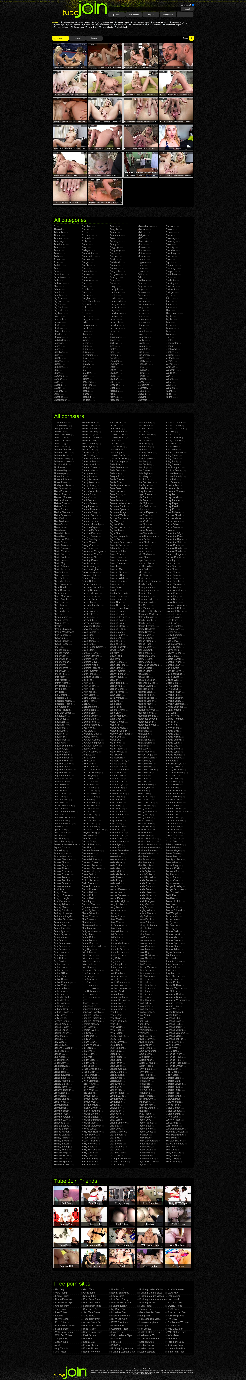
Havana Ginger (90, 1107)
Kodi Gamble (116, 973)
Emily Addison (89, 931)
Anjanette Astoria (63, 805)
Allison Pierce (61, 620)
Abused (58, 229)
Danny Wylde (89, 802)
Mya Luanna (144, 862)
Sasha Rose (172, 599)
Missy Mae (143, 808)
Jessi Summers (118, 605)
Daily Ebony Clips (92, 1332)
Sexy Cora (171, 638)
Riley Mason (172, 458)
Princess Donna (146, 1107)
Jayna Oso (115, 539)
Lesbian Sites (146, 1342)
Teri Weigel (172, 913)
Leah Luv (114, 1116)
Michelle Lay (144, 760)
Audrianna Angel (62, 916)
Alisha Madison (62, 596)
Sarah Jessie (173, 578)
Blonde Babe (68, 22)
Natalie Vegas (145, 898)
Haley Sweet (88, 1086)
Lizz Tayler (143, 485)
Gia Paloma (88, 1036)
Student (170, 280)
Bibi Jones (59, 1036)
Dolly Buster (88, 883)
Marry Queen (145, 662)
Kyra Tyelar (116, 1033)
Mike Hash (143, 778)
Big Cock (58, 307)
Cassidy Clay (89, 560)
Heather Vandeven (91, 1125)
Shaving (142, 397)
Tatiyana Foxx (173, 871)
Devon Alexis (89, 853)
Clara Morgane (89, 706)
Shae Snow (172, 641)
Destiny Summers (91, 850)
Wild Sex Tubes (63, 1335)
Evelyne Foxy (89, 988)
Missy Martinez (146, 811)
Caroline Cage (89, 527)
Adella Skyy (60, 443)
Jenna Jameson (118, 560)
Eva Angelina (89, 973)
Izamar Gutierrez (119, 458)
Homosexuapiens (148, 1322)
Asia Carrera (60, 901)
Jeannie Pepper (118, 545)
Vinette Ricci (172, 1104)
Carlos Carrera (90, 503)
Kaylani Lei (115, 847)
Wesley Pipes (173, 1119)
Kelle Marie (116, 862)
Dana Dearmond (90, 772)
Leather (114, 373)
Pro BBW (172, 1319)
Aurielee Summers (63, 919)
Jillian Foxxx (116, 656)
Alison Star (59, 602)
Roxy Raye (172, 503)
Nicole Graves (145, 946)
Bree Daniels (60, 1092)
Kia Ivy (113, 913)
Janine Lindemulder (120, 503)
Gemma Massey (90, 1024)
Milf (140, 238)
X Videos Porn (175, 1345)
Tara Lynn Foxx (174, 859)
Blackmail (59, 328)
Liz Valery (143, 476)
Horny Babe (93, 27)
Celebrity (58, 391)
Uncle (169, 340)
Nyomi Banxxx (145, 1030)
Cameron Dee (89, 461)
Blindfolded (59, 331)
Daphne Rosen (89, 805)
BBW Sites (173, 1309)
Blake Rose (60, 1045)
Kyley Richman (118, 1021)
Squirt (169, 262)
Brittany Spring (61, 1161)
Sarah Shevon (173, 584)
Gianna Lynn (88, 1042)
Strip (168, 277)
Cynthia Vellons (90, 751)
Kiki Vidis (115, 937)
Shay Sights (172, 656)
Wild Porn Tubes (64, 1332)
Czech (85, 289)
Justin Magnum (118, 715)
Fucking (114, 241)
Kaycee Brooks (118, 832)
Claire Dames (89, 697)
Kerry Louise (116, 904)
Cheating (58, 397)
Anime (57, 250)
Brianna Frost (61, 1113)
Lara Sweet (116, 1077)
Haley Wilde (88, 1089)
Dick (84, 307)
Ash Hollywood (61, 856)
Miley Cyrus (144, 787)
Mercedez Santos (147, 724)
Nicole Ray (143, 952)
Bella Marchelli (61, 997)
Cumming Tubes (120, 1328)
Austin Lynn (60, 931)
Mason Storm (145, 671)
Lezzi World (173, 1299)
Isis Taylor (115, 443)
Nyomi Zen (143, 1033)
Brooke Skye (88, 434)
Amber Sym (60, 671)
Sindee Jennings (174, 706)
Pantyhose (143, 304)
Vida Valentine (173, 1101)
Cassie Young (89, 566)
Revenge (142, 370)
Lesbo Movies (146, 1348)
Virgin (169, 361)
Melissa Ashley (146, 694)
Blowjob (58, 337)
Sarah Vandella (174, 590)
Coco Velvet (88, 727)
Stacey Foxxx (173, 766)
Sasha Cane (172, 593)
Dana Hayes (88, 775)
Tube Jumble (62, 1309)
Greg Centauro (89, 1075)
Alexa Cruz (59, 524)
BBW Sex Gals (119, 1319)
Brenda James (61, 1098)
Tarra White (172, 862)
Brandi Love (60, 1077)
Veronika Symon (174, 1066)
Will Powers (172, 1125)
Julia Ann (114, 700)
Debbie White (89, 823)
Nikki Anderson (146, 976)
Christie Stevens (90, 656)
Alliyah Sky (60, 623)
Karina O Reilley (118, 760)
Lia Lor (141, 431)
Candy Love (88, 476)
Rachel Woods (145, 1131)
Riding (141, 373)
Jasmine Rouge (118, 512)
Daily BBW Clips (64, 1302)
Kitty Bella (115, 958)
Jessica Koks (117, 620)
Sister (169, 229)
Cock (84, 244)
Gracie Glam (88, 1072)
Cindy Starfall (89, 694)
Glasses (114, 268)
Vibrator (170, 355)
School (141, 382)
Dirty (84, 313)
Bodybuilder (60, 340)
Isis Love (114, 440)
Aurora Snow (60, 925)
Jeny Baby (115, 587)
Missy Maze (144, 814)
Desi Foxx (87, 847)
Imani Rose (116, 428)
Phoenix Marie (145, 1095)
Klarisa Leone (117, 967)
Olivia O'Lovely (146, 1039)
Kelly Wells (116, 883)
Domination (88, 325)
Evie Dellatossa (90, 991)
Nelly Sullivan (145, 916)
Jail (111, 334)
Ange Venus (60, 718)
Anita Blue (59, 790)
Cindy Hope (88, 689)
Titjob (169, 319)
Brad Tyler (59, 1069)
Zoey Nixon (172, 1155)
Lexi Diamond (117, 1146)
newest (77, 38)
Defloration (87, 304)
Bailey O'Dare (61, 973)
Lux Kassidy (144, 566)
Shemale (142, 400)
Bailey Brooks (61, 967)
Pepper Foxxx (145, 1075)
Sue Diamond (173, 805)
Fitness (86, 394)
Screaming (143, 385)
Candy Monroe (89, 482)
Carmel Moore (89, 509)
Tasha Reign (172, 865)
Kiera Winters (117, 931)
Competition (88, 253)
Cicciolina (87, 680)
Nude (140, 265)
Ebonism (88, 1338)
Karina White (116, 766)
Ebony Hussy (62, 1296)
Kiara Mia (115, 922)
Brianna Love (61, 1119)
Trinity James (173, 979)
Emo (84, 337)
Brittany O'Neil (61, 1158)
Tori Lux (170, 970)
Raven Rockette (146, 1158)
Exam (85, 346)
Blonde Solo (89, 25)
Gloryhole (115, 271)
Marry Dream (145, 659)
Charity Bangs (89, 590)
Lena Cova (115, 1128)
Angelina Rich (61, 766)
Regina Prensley (174, 437)
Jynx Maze (115, 718)
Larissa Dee (116, 1080)
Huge (112, 310)
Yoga (168, 394)
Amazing (58, 241)
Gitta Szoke (88, 1066)
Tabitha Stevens (174, 844)
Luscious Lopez (146, 563)
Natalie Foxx (144, 889)
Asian (57, 259)
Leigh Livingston (118, 1122)
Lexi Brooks (116, 1143)
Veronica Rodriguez (176, 1063)
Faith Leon (87, 994)
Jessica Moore (117, 626)
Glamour (114, 265)
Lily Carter (143, 443)
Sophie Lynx (172, 751)
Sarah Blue (172, 572)
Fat (83, 367)
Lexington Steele (118, 1158)
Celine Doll (87, 581)
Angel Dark (59, 721)
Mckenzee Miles (146, 683)
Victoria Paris (173, 1086)
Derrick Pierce (89, 844)
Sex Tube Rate (91, 1309)
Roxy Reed (172, 506)
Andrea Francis (62, 709)
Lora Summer (145, 524)
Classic (86, 229)
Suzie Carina (173, 835)
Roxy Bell (171, 494)
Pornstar (142, 331)
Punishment (144, 355)
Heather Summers (91, 1119)
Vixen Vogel (172, 1116)
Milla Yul (142, 790)
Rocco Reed (172, 473)
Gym (112, 283)
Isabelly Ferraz (118, 437)
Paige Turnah (145, 1048)
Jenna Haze (116, 557)
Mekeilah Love (145, 689)
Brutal (57, 364)
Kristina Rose (117, 985)
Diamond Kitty (89, 871)
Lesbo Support (147, 1351)
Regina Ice (171, 434)
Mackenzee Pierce (148, 581)
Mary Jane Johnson (148, 665)
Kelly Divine (116, 865)
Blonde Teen (78, 27)
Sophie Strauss (174, 757)
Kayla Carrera (117, 838)
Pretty (141, 340)
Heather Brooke (90, 1113)
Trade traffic (147, 1369)
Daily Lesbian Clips (121, 1335)
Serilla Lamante (174, 635)
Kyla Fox (114, 1012)
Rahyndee (143, 1134)
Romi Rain (171, 479)
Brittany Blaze (61, 1155)
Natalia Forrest (146, 880)
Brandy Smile (61, 1083)
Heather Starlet (90, 1116)
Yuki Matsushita (174, 1134)
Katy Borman (117, 826)
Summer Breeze (174, 808)
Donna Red (88, 898)
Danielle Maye (89, 796)
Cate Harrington (90, 569)
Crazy (85, 268)
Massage (114, 400)
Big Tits (58, 313)
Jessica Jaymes (118, 617)
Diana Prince (88, 877)
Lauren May (116, 1089)
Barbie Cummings (63, 982)
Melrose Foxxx (146, 712)
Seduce (142, 391)
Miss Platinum (145, 805)
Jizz (112, 346)
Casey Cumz (89, 545)
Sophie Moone (173, 754)
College (86, 250)
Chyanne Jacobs (91, 677)
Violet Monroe (173, 1107)
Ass (56, 262)
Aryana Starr (60, 847)
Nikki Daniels (145, 985)
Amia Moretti (60, 680)
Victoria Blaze (173, 1077)
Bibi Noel (58, 1039)
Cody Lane (87, 730)
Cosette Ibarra (89, 736)
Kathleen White (118, 793)
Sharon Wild (172, 650)
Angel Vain (59, 742)
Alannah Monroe (62, 497)
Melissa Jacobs (146, 697)
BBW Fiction (61, 1319)
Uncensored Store (64, 1325)
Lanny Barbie (117, 1072)
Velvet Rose (172, 1051)
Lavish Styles (117, 1095)
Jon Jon (114, 680)
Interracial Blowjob (173, 25)
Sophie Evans (173, 748)
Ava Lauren (60, 952)
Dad (84, 292)
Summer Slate (173, 817)
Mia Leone (143, 733)
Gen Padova (88, 1027)
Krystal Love (116, 1003)
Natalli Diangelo (146, 901)
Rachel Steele (145, 1128)
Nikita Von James (147, 973)
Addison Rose (61, 440)
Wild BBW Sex (175, 1328)
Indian (113, 319)
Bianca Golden (61, 1027)
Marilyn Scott (145, 650)
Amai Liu (58, 647)
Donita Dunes (89, 889)
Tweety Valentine (175, 988)
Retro (141, 367)
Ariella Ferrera (61, 841)
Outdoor (142, 295)
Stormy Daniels (174, 802)
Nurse (141, 268)
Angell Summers (62, 775)
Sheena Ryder (173, 662)
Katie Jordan (116, 802)
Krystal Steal (116, 1006)
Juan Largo (116, 694)
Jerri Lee (114, 590)
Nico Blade (143, 937)
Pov (140, 334)
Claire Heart (88, 700)
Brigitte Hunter (61, 1131)
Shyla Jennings (174, 674)
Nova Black (144, 1027)
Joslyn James (117, 691)
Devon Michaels (90, 859)
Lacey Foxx (116, 1039)
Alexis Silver (60, 566)
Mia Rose (143, 745)
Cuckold (86, 274)
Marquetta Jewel (146, 656)
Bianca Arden (61, 1024)
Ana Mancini (60, 694)
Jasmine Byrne (118, 509)
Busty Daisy (88, 449)
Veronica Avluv (174, 1054)
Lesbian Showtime (149, 1338)
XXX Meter (173, 1335)
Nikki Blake (144, 982)
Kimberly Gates (118, 949)
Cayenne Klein (89, 575)
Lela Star (114, 1125)
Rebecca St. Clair (175, 428)
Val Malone (172, 991)
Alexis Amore (61, 545)
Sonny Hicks (172, 727)
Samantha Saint (174, 542)
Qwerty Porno (174, 1305)
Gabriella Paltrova (91, 1018)
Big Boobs (59, 301)
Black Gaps (89, 1328)
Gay (112, 253)
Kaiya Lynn (115, 736)
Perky (141, 313)
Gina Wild (87, 1057)
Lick (112, 382)
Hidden (113, 298)
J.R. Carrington (118, 461)
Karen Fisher (116, 748)
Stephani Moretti (174, 790)
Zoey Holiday (173, 1152)
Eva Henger (88, 976)
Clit (83, 232)
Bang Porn (144, 1315)
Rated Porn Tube (92, 1305)
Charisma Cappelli (91, 587)
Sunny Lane (172, 823)
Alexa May (59, 530)
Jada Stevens (117, 467)
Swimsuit (171, 289)
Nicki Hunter (144, 928)
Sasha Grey (172, 596)
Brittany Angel (61, 1152)
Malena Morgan (146, 617)
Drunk (85, 331)
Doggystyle (88, 319)
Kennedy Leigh (117, 901)
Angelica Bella (61, 754)
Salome (170, 530)
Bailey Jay (59, 970)
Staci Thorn (172, 775)
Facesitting (87, 355)
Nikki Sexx (143, 997)
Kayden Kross (117, 835)
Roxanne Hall (173, 488)
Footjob (114, 229)
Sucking (170, 283)
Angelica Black (61, 757)
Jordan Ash (116, 686)
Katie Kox (115, 805)
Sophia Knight (173, 736)
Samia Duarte (173, 545)
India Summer (117, 431)
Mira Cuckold (145, 796)
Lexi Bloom (116, 1140)
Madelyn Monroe (146, 590)
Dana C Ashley (90, 769)
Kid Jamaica (116, 925)
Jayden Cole (116, 524)
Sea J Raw (171, 623)
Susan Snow (172, 829)
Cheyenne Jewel (90, 629)
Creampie (87, 271)
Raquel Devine (145, 1149)
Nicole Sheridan (146, 955)
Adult (58, 1345)
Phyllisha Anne (145, 1098)
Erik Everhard (89, 961)
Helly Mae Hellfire (91, 1131)
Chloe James (89, 641)
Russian (142, 379)
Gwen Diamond (90, 1080)
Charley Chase (90, 599)
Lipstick (114, 388)
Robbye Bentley (174, 470)
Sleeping (170, 238)
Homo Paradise (63, 1299)
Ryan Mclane (173, 512)
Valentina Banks (174, 994)
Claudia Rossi (89, 721)
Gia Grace (87, 1033)
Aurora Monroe (61, 922)
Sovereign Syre (174, 763)
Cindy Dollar (88, 686)
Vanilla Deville (173, 1042)
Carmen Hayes (90, 518)
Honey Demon (89, 1158)
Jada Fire (115, 464)
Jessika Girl (116, 641)
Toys (168, 325)
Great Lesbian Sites (149, 1312)
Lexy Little (115, 1164)
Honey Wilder (89, 1161)
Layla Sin (115, 1104)
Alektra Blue (60, 503)
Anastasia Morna (63, 700)
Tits (168, 322)
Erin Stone (87, 967)
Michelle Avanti (146, 757)
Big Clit (57, 304)
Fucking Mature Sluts (150, 1292)
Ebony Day (89, 1342)
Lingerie (114, 385)
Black (57, 325)
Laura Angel (116, 1083)
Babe (56, 271)
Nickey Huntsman (147, 925)
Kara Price (115, 745)
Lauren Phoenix (118, 1092)
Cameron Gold (89, 464)
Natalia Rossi (145, 883)
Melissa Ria (144, 706)
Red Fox (170, 431)
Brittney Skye (89, 422)
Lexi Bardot (116, 1134)
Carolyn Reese (90, 536)
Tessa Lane (172, 919)
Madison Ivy (144, 596)
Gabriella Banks (90, 1015)
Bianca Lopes (61, 1030)
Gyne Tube (89, 1292)
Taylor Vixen (172, 880)
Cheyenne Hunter (91, 626)
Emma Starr (88, 943)
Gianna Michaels (91, 1045)
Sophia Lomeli (173, 739)
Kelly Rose (115, 877)
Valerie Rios (172, 1006)
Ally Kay (58, 626)
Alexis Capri (60, 551)
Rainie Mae (144, 1137)
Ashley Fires (60, 868)
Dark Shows (89, 1335)
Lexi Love (115, 1149)
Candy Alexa (88, 473)
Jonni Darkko (117, 683)
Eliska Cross (88, 916)
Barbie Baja (60, 979)
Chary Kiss (88, 608)
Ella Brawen (88, 919)
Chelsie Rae (88, 617)
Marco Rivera (145, 632)
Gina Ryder (88, 1054)
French (113, 238)
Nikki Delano (144, 988)
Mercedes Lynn (146, 721)
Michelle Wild (145, 772)
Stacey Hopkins (174, 769)
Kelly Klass (116, 868)
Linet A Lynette (145, 458)
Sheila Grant (172, 668)
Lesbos (59, 1315)
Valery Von (171, 1009)
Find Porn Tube (176, 1351)
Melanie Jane (145, 691)
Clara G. (86, 703)
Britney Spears (61, 1143)
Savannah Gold (174, 608)
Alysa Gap (59, 638)
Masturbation (145, 226)
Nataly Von (143, 907)
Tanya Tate (171, 856)
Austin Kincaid (61, 928)
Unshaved (171, 349)
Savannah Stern (174, 611)
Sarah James (173, 575)
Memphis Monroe (147, 715)
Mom (140, 244)
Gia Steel (87, 1039)
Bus (56, 370)
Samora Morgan (174, 554)
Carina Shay (88, 494)
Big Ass (58, 298)
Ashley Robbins (62, 880)
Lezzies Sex (174, 1296)
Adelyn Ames (61, 446)
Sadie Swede (173, 527)
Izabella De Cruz (119, 455)
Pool (140, 328)
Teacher (170, 301)
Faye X (85, 1000)
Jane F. (113, 497)
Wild (168, 385)
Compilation (88, 256)
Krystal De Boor (118, 1000)
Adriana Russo (61, 455)
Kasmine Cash (117, 781)
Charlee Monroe (90, 593)
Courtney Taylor (90, 745)
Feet (84, 370)
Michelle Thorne (146, 769)
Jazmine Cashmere (120, 542)
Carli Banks (88, 500)
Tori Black (171, 967)
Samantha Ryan (174, 539)
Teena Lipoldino (174, 901)
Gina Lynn (87, 1051)
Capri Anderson (90, 488)
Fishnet (86, 388)
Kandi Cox (115, 739)
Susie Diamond (174, 832)
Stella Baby (172, 787)
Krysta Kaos (116, 994)
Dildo (84, 310)
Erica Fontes (88, 955)
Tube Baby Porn (91, 1319)
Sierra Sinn (172, 683)
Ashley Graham (62, 874)
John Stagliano (117, 665)
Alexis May (59, 563)
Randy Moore (145, 1146)
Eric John (87, 952)
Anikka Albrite (61, 778)
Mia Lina (142, 736)
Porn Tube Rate (91, 1299)
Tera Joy (170, 904)
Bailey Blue (60, 964)
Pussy (141, 358)
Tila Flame (171, 955)
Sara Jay (170, 560)
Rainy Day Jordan (147, 1140)
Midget (141, 235)
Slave (169, 235)
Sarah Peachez (174, 581)
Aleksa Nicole (61, 500)
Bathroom (59, 283)
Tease (169, 304)
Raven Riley (144, 1155)
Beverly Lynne (61, 1021)
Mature (141, 229)
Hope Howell (116, 422)
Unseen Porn (62, 1305)
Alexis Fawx (60, 554)
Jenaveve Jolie (118, 551)
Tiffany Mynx (173, 937)
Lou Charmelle (145, 533)
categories (168, 15)
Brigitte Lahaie (61, 1134)
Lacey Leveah (117, 1042)
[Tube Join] (80, 18)
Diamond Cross (90, 862)
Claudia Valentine (91, 724)
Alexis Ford (60, 557)
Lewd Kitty (173, 1292)
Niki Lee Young (146, 967)
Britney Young (61, 1149)
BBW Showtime (119, 1322)
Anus (56, 253)
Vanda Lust (172, 1015)
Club (84, 241)
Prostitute (143, 349)
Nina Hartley (144, 1003)
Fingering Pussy (62, 27)
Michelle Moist (145, 763)
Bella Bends (60, 994)
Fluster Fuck (118, 1332)
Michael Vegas (145, 754)
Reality (141, 361)
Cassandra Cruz (90, 554)
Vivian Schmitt (173, 1113)
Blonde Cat (59, 1054)
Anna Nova (59, 814)
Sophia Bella (172, 730)
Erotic (85, 340)
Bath (56, 280)
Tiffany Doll (172, 931)
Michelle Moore (146, 766)
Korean (113, 358)
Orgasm (142, 286)
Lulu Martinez (145, 554)
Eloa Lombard (89, 928)
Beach (57, 292)
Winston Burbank (175, 1128)
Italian (113, 331)
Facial (85, 358)
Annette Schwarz (63, 823)
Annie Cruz (59, 826)
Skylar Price (172, 715)
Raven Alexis (145, 1152)
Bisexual (58, 319)
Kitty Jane (115, 961)
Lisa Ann (142, 461)
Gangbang (115, 250)
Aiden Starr (60, 476)
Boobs (57, 346)
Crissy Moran (89, 748)
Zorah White (172, 1161)
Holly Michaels (89, 1149)
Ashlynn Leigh (61, 898)
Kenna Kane (116, 898)
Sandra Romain (174, 557)
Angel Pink (59, 736)
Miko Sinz (143, 781)
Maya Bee (143, 674)
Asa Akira (59, 850)
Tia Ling (170, 928)
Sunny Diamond (174, 820)
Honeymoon (116, 304)
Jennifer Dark (117, 572)
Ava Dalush (60, 946)
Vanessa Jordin (174, 1027)
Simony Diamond (175, 703)
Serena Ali (171, 632)
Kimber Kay (116, 946)
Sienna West (172, 680)
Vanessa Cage (173, 1021)
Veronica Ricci (173, 1060)
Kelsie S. (114, 886)
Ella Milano (87, 922)
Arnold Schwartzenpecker (67, 844)
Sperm (169, 256)
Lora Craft (143, 521)
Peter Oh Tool (145, 1089)
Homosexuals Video (150, 1319)
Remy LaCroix (173, 440)
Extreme (86, 352)
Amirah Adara (61, 683)
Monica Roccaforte (148, 838)
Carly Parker (88, 506)
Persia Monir (144, 1080)
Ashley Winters (62, 886)
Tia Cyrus (171, 922)
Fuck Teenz (145, 1305)
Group (113, 280)
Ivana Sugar (116, 452)
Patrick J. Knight (146, 1063)
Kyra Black (115, 1030)
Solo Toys (60, 25)
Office (141, 274)
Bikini (57, 316)
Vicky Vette (172, 1075)
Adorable (58, 232)
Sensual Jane (173, 629)
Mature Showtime (120, 1315)
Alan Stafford (60, 488)
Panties (142, 301)
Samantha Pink (174, 536)
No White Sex (118, 1312)
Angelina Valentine (63, 769)
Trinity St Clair (173, 985)
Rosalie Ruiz (172, 485)
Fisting (85, 391)
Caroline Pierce (90, 533)
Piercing (142, 319)
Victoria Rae (172, 1092)
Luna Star (143, 557)
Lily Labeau (144, 446)
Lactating (114, 361)
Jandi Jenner (116, 491)
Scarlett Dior (172, 614)
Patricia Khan (145, 1060)
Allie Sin (58, 614)
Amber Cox (60, 656)
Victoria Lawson (174, 1083)
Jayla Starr (115, 533)
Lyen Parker (144, 569)
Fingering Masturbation (104, 22)
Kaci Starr (115, 724)
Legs (112, 376)
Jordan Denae (117, 689)
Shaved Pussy (138, 25)
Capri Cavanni (89, 491)
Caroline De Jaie (90, 530)
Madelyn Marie (145, 587)
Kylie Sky (115, 1024)
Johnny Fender (118, 674)
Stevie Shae (172, 799)
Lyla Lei (142, 572)
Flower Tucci (88, 1003)
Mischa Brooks (146, 802)
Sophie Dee (172, 745)
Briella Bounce (61, 1125)
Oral (140, 283)
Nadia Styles (144, 871)
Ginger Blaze (89, 1060)
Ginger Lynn (88, 1063)
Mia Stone (143, 748)
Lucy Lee (142, 548)
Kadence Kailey (118, 727)
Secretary (143, 388)
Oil (139, 277)
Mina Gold (143, 793)
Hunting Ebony (119, 1305)
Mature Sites (118, 1325)
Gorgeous (115, 274)
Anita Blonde (60, 787)
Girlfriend (115, 262)
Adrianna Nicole (62, 461)
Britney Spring (61, 1146)
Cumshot (86, 280)
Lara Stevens (117, 1075)
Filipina (85, 379)
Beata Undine (61, 988)
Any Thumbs (62, 1348)
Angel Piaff (59, 733)
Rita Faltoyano (173, 467)
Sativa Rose (172, 602)
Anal (56, 247)
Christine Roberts (91, 668)
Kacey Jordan (117, 721)
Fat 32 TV (116, 1338)
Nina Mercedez (146, 1012)
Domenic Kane (89, 886)
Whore (169, 379)
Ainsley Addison (62, 485)
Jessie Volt (115, 638)
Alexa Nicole (60, 533)
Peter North (144, 1086)
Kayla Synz (116, 844)
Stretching (171, 274)
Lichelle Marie (145, 434)
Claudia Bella (89, 709)
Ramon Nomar (145, 1143)
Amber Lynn (60, 665)
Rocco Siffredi (173, 476)
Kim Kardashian (118, 943)
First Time (87, 385)
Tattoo (169, 298)
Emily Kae (87, 934)
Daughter (86, 298)
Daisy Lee (87, 760)
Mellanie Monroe (146, 709)
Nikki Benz (143, 979)
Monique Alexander (148, 847)
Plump (141, 325)
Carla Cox (87, 497)
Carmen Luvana (90, 521)
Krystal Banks (117, 997)
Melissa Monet (145, 703)
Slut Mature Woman (177, 1322)
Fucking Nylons (147, 1302)
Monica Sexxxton (147, 841)
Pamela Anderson (147, 1051)
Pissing (142, 322)
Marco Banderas (146, 629)
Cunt (84, 283)
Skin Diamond (173, 709)
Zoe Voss (171, 1149)
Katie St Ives (116, 811)
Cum (84, 277)
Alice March (60, 581)
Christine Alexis (90, 665)
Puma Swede (145, 1116)
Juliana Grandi (117, 709)
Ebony (85, 334)
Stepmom (171, 265)
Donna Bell (87, 892)
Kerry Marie (116, 907)
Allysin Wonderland (64, 632)
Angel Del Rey (61, 724)
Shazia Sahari (173, 659)
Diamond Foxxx (90, 865)
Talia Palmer (172, 847)
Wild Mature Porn (176, 1332)
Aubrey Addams (62, 904)
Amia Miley (59, 677)
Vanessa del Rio (174, 1039)
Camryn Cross (89, 467)
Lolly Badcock (145, 506)
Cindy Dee (87, 683)
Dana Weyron (89, 778)
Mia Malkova (144, 739)
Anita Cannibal (61, 793)
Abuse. (149, 1373)
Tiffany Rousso (174, 943)
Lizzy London (145, 491)
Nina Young (144, 1015)
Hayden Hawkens (91, 1110)
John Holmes (117, 662)
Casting (58, 385)
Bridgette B (59, 1122)
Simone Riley (173, 694)
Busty (57, 373)
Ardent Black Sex (92, 1322)
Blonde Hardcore (154, 25)
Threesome (172, 313)
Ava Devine (60, 949)
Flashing (86, 397)
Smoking (170, 241)
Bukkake (58, 367)
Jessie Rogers (117, 635)
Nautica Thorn (145, 913)
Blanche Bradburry (63, 1048)
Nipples (142, 262)
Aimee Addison (61, 479)
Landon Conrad (118, 1069)
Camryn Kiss (89, 470)
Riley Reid (171, 461)
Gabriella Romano (91, 1021)
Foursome (115, 235)
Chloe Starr (88, 650)
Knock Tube (89, 1296)
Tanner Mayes (173, 850)
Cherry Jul (87, 620)
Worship (170, 388)
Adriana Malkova (62, 452)
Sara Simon (172, 566)
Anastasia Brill (61, 697)
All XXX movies (175, 1289)
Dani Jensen (88, 787)
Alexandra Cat (61, 539)
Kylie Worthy (116, 1027)
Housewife (115, 307)
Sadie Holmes (173, 521)
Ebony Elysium (91, 1345)
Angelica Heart (61, 760)
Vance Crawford (174, 1012)
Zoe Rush (171, 1146)
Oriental (142, 292)
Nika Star (143, 964)
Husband (114, 316)
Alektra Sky (60, 506)
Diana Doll (87, 874)
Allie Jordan (60, 611)
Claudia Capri (89, 712)
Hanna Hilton (88, 1095)
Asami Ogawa (61, 853)
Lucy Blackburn (146, 542)
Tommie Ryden (174, 961)
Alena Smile (60, 509)
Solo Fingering (74, 25)
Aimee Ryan (60, 482)
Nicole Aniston (145, 943)
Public (141, 352)
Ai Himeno (59, 467)
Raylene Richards (147, 1161)
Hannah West (89, 1101)
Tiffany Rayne (173, 940)
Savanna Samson (175, 605)
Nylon (141, 271)
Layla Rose (116, 1101)
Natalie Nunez (145, 895)
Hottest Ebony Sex (121, 1302)
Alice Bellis (59, 578)
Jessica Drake (117, 614)
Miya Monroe (145, 823)
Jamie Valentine (118, 485)
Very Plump (61, 1292)
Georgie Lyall (89, 1030)
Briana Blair (60, 1107)
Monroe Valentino (147, 853)
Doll (84, 322)
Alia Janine (59, 572)
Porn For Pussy (175, 1342)
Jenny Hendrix (117, 581)
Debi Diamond (89, 826)
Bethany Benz (61, 1009)
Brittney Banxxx (62, 1164)
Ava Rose (59, 955)
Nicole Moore (145, 949)
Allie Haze (59, 605)
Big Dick (58, 310)
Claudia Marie (89, 718)
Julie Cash (115, 712)
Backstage (59, 277)
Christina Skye (89, 662)
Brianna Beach (61, 1110)
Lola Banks (144, 497)
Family (85, 361)
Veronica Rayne (174, 1057)
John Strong (116, 668)
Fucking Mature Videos (151, 1296)
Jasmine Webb (118, 515)
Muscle (141, 256)
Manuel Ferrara (146, 626)
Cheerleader (60, 400)
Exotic (85, 349)
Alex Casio (59, 518)
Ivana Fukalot (117, 449)
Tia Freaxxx (172, 925)
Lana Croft (115, 1060)
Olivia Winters (145, 1042)
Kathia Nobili (116, 790)
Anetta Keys (60, 715)
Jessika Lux (116, 644)
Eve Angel (87, 982)
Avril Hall (58, 958)
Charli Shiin (88, 602)
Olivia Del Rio (145, 1036)
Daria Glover (88, 808)
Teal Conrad (172, 892)
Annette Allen (61, 820)
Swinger (170, 292)
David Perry (88, 817)
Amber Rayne (61, 668)
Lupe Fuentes (145, 560)
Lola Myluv (143, 503)
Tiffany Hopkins (174, 934)
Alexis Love (60, 560)
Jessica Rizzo (117, 629)
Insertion (114, 325)
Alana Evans (60, 491)
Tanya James (173, 853)
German (114, 256)
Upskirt (170, 352)
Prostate (142, 346)
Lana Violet (116, 1066)
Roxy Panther (173, 500)
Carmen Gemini (90, 515)
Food (112, 226)
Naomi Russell (145, 877)
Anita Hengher (61, 799)
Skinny (169, 232)
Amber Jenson (61, 662)
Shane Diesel (173, 647)
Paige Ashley (145, 1045)
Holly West (87, 1155)
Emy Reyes (88, 949)
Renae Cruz (172, 443)
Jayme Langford (118, 536)
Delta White (88, 835)
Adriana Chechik (62, 449)
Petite (141, 316)
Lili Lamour (143, 440)
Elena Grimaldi (89, 913)
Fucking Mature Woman (152, 1299)
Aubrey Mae (60, 907)
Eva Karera (88, 979)
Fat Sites (116, 1342)
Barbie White (60, 985)
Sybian (169, 295)
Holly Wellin (88, 1152)
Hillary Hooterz (90, 1134)
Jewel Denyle (117, 650)
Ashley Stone (61, 883)
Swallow (170, 286)
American (59, 244)
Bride (56, 355)
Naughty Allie (145, 910)
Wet (168, 376)
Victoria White (173, 1095)
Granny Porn (146, 1309)
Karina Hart (116, 757)
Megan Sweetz (145, 686)
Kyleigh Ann (116, 1018)
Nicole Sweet (145, 958)
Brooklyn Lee (89, 440)
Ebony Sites (117, 1296)
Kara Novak (116, 742)
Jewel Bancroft (118, 647)
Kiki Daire (115, 934)
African (57, 235)
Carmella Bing (89, 512)
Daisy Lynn (88, 763)
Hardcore (115, 292)
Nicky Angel (144, 934)
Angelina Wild (61, 772)
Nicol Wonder (145, 940)
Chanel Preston (90, 584)
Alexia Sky (59, 542)
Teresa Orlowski (174, 910)
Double (85, 328)
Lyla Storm (143, 575)
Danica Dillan (89, 790)
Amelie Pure (60, 674)
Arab (56, 256)
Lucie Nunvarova (147, 536)
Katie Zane (115, 817)
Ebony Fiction (90, 1348)
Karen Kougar (117, 751)
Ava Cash (59, 940)
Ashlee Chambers (63, 859)
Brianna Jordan (62, 1116)
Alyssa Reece (61, 644)
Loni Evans (144, 515)
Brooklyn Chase (90, 437)
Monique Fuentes (147, 850)
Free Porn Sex (175, 1302)
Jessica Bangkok (119, 608)
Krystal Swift (116, 1009)
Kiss (112, 352)
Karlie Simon (116, 772)
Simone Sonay (173, 700)
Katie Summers (118, 814)
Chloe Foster (88, 638)
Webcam (170, 370)
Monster (142, 250)
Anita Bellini (60, 784)
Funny (113, 244)
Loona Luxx (144, 518)
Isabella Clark (117, 434)
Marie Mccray (145, 647)
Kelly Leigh (115, 871)
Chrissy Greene (90, 653)
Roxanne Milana (174, 491)
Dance (85, 295)
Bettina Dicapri (61, 1012)
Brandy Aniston (62, 1080)
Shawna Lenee (173, 653)
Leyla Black (144, 425)
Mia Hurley (143, 730)
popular (116, 15)
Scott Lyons (172, 620)
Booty (57, 349)
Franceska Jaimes (91, 1009)
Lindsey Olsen (145, 452)
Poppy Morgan (145, 1104)
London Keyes (145, 512)
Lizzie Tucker (145, 488)
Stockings (171, 268)
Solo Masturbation (160, 22)
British (57, 358)
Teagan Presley (174, 886)
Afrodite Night (61, 464)
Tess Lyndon (172, 916)
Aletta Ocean (60, 515)
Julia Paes (115, 706)
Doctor (85, 316)
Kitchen (114, 355)
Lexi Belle (115, 1137)
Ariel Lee (58, 835)
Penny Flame (145, 1069)
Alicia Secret (60, 590)
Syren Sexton (173, 841)
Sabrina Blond (173, 515)
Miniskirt (142, 241)
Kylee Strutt (116, 1015)
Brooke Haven (89, 431)
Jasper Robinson (119, 518)
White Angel (172, 1122)
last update (134, 15)
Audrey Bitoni (61, 910)
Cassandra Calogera (92, 551)
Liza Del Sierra (146, 482)
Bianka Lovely (61, 1033)
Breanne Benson (62, 1089)
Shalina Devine (174, 644)
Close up (86, 235)
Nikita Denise (145, 970)
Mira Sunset (144, 799)
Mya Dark (143, 856)
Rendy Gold (172, 446)
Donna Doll (87, 895)
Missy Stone (144, 817)
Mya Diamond (145, 859)
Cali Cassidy (88, 455)
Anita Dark (59, 796)
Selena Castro (173, 626)
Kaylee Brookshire (119, 850)
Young (169, 397)
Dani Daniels (88, 784)
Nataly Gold (144, 904)
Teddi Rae (171, 895)
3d (55, 226)
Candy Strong (89, 485)
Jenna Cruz (116, 554)
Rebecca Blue (173, 425)
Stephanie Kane (174, 793)
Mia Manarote (145, 742)
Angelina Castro (62, 763)
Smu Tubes (89, 1315)
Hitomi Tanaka (89, 1140)
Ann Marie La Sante (64, 811)
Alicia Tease (60, 593)
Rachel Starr (144, 1125)
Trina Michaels (173, 976)
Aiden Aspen (60, 473)
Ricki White (172, 449)
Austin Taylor (60, 934)
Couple (85, 265)
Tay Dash (171, 874)
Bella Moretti (60, 1000)
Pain (140, 298)
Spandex (170, 250)
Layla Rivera (116, 1098)
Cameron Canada (91, 458)
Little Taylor (144, 473)
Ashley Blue (60, 862)
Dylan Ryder (88, 910)
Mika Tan (142, 775)
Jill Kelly (114, 653)
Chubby (86, 226)
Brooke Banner (90, 428)
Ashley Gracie (61, 871)
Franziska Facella (91, 1012)
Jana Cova (115, 488)
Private (141, 343)
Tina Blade (171, 958)
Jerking (114, 343)
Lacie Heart (116, 1045)
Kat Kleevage (117, 787)
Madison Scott (145, 602)
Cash (56, 382)
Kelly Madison (117, 874)
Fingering (87, 382)
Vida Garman (173, 1098)
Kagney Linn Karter (120, 733)
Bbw (56, 286)
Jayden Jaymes (118, 527)
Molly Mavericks (146, 829)
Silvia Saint (172, 686)
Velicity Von (172, 1048)
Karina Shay (116, 763)
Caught (57, 388)
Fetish (85, 376)
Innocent (114, 322)
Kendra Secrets (118, 895)
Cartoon (58, 379)
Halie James (88, 1092)
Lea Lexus (115, 1107)
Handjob (114, 289)
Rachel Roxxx (145, 1122)
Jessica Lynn (117, 623)
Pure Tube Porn (91, 1302)
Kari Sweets (116, 754)
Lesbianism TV (147, 1335)
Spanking (171, 253)
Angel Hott (59, 727)
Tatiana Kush (173, 868)
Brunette (58, 361)
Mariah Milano (145, 641)
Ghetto (113, 259)
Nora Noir (143, 1021)
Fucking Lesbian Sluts (123, 1351)
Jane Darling (116, 494)
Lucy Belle (143, 539)
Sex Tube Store (91, 1312)
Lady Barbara (117, 1048)
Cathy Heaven (89, 572)
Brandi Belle (60, 1072)
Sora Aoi (170, 760)
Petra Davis (144, 1092)
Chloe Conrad (89, 632)
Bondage (58, 343)
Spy (168, 259)
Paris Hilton (144, 1057)
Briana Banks (61, 1104)
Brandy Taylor (61, 1086)
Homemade (116, 301)
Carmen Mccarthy (91, 524)
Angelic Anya (60, 748)
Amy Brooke (60, 686)
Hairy (112, 286)
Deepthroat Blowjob (141, 22)
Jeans (113, 340)
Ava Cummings (62, 943)
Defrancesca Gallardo (93, 829)
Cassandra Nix (90, 557)
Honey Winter (89, 1164)
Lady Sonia (116, 1051)
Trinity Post (172, 982)
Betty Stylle (60, 1018)
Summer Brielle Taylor (177, 811)
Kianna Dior (116, 916)
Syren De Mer (173, 838)
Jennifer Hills (117, 575)
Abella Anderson (62, 434)
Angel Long (59, 730)
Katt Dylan (115, 823)
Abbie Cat (59, 431)
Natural (141, 259)
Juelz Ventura (117, 697)
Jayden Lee (116, 530)
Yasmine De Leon (175, 1131)
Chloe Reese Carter (92, 647)
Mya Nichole (144, 865)
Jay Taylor (115, 521)
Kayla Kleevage (118, 841)
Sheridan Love (173, 671)
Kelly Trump (116, 880)
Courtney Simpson (91, 742)
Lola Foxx (143, 500)
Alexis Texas (60, 569)
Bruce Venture (89, 443)
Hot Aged (144, 1325)
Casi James (88, 548)
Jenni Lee (115, 566)
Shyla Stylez (172, 677)
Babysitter (59, 274)
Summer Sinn (173, 814)
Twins (169, 334)
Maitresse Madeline (148, 614)
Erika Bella (87, 964)
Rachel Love (144, 1119)
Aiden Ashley (60, 470)
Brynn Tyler (88, 446)
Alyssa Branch (61, 641)
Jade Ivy (114, 473)
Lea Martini (116, 1110)
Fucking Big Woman (122, 1348)
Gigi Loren (87, 1048)
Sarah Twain (172, 587)
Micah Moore (145, 751)
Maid (112, 394)
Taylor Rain (172, 877)
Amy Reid (59, 691)
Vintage (170, 358)
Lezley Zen (143, 428)
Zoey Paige (172, 1158)
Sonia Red (171, 724)
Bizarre (57, 322)
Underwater (172, 343)
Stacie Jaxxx (173, 778)
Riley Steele (172, 464)
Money (141, 247)
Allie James (60, 608)
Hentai (113, 295)
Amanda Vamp (61, 653)
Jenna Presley (117, 563)
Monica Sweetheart (148, 844)
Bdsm (57, 289)
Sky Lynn (171, 712)
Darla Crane (88, 811)
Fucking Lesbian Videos (152, 1289)
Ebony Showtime (120, 1292)
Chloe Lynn (88, 644)
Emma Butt (88, 937)
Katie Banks (116, 799)
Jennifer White (117, 578)
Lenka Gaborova (118, 1131)
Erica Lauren (88, 958)
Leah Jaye (115, 1113)
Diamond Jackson (91, 868)
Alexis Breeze (61, 548)
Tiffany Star (172, 946)
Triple (169, 331)
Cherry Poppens (90, 623)
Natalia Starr (144, 886)
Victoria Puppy (173, 1089)
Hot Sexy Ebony (120, 1299)
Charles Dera (89, 596)
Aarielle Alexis (61, 425)
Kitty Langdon (117, 964)
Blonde (57, 334)
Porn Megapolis (175, 1315)
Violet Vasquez (174, 1110)
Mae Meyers (144, 605)
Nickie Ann (143, 931)
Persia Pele (144, 1083)
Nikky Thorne (145, 1000)
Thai (168, 310)
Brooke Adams (89, 425)
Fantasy (86, 364)
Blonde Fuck (122, 27)
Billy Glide (59, 1042)
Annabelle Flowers (63, 817)
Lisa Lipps (143, 467)
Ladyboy (114, 364)
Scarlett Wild (173, 617)
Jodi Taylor (115, 659)
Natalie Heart (145, 892)
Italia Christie (117, 446)
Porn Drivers (62, 1322)
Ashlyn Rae (60, 892)
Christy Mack (89, 674)
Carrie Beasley (90, 539)
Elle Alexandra (89, 925)
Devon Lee (87, 856)
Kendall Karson (118, 889)
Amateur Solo (121, 25)
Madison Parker (146, 599)
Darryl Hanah (89, 814)
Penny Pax (143, 1072)
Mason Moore (145, 668)
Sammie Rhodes (174, 548)
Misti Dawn (144, 820)
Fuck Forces (62, 1328)
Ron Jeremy (172, 482)
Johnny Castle (117, 671)
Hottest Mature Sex (149, 1332)
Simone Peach (173, 691)
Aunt (56, 268)
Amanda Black (61, 650)
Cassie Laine (89, 563)
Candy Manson (90, 479)
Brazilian (58, 352)
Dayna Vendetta (90, 820)
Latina (113, 370)
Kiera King (115, 928)
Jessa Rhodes (117, 596)
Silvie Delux (172, 689)
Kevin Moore (116, 910)
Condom (86, 259)
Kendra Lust (116, 892)
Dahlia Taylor (89, 757)
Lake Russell (117, 1057)
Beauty (57, 295)
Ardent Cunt (173, 1325)
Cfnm (56, 394)
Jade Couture (117, 470)
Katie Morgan (117, 808)
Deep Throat (88, 301)
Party (141, 307)
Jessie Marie (116, 632)
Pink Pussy (144, 1101)
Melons (141, 232)
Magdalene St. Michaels (150, 611)
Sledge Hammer (174, 718)
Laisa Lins (115, 1054)
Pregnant (142, 337)
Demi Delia (87, 838)
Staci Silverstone (175, 772)
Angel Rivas (60, 739)
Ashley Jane (60, 877)
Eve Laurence (89, 985)
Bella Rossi (60, 1003)
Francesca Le (89, 1006)
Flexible (86, 400)
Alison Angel (60, 599)
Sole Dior (171, 721)
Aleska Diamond (62, 512)
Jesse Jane (116, 599)
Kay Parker (116, 829)
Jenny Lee (115, 584)
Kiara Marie (116, 919)
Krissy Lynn (116, 979)
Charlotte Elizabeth (92, 605)
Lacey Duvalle (117, 1036)
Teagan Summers (175, 889)
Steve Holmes (173, 796)
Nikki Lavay (144, 994)
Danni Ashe (88, 799)
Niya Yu (142, 1018)
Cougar (85, 262)
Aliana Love (60, 575)
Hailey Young (89, 1083)
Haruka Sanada (90, 1104)
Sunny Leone (173, 826)
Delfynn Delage (90, 832)
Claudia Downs (90, 715)
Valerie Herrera (174, 1003)
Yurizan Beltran (174, 1140)
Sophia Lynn (172, 742)
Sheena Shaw (173, 665)
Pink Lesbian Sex (176, 1312)
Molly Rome (144, 832)
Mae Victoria (144, 608)
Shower (170, 226)
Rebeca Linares (174, 422)
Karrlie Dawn (116, 775)
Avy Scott (59, 961)
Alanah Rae (60, 494)
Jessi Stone (116, 602)
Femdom (86, 373)
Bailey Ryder (60, 976)
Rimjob (141, 376)
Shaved (142, 394)
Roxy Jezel (172, 497)
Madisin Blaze (145, 593)
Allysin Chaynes (62, 629)
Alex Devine (60, 521)
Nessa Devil (144, 919)
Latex (113, 367)
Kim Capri (115, 940)
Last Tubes (61, 1312)
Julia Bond (115, 703)
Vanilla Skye (172, 1045)
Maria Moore (144, 635)
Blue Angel (59, 1057)
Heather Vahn (89, 1122)
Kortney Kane (117, 976)
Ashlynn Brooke (62, 895)
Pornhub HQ (117, 1289)
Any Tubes (60, 1351)
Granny (114, 277)
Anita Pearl (59, 802)
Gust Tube (88, 1289)
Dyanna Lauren (90, 907)
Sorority (170, 247)
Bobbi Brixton (61, 1060)
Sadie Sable (172, 524)
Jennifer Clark (117, 569)
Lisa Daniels (144, 464)
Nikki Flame (144, 991)
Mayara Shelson (146, 680)
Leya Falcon (144, 422)
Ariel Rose (59, 838)
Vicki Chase (172, 1072)
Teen (168, 307)
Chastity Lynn (89, 614)
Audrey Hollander (63, 913)
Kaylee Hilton (117, 853)
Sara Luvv (171, 563)
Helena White (89, 1128)
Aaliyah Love (60, 422)
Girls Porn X (174, 1338)
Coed (84, 247)
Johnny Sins (116, 677)
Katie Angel (116, 796)
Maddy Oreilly (145, 584)
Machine (114, 391)
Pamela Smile (145, 1054)
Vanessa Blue (173, 1018)
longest (151, 15)
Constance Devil (90, 733)
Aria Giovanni (61, 832)
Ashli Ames (60, 889)
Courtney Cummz (91, 739)
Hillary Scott (88, 1137)
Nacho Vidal (144, 868)
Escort (85, 343)
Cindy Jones (88, 691)
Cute (84, 286)
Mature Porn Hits (176, 1348)
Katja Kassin (116, 820)
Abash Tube (61, 1342)
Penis (141, 310)
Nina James (144, 1006)
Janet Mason (116, 500)
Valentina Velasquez (176, 1000)
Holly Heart (88, 1146)
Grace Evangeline (91, 1069)
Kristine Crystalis (119, 988)
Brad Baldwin (61, 1066)
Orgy (140, 289)
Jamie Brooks (117, 479)
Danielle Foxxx (90, 793)
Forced (113, 232)
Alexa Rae (59, 536)
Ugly (168, 337)
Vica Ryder (172, 1069)
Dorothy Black (89, 904)
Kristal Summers (119, 982)
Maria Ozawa (145, 638)
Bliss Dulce (60, 1051)
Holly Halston (89, 1143)
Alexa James (60, 527)
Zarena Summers (175, 1143)
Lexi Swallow (117, 1152)
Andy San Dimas (62, 712)
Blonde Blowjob (84, 22)
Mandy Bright (145, 620)
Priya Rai (143, 1110)
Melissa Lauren (146, 700)
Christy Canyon (90, 671)
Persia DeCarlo (146, 1077)
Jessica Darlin (117, 611)
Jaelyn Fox (115, 476)
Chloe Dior (87, 635)
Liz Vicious (143, 479)
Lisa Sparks (144, 470)
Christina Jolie (89, 659)
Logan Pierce (145, 494)
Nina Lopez (144, 1009)
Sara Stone (172, 569)
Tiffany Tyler (172, 949)
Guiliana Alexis (90, 1077)
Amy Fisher (60, 689)
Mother (141, 253)
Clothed (86, 238)
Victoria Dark (173, 1080)
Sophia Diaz (172, 733)
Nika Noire (143, 961)
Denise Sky (88, 841)
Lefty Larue (116, 1119)
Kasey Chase (117, 778)
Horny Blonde (107, 27)
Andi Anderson (61, 706)
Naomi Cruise (145, 874)
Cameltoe (59, 376)
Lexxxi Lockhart (118, 1161)
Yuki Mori (171, 1137)
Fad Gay (59, 1289)
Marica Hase (144, 644)
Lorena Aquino (145, 530)
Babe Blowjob (123, 22)
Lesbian (114, 379)
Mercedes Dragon (147, 718)
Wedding (170, 373)
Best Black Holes (92, 1325)
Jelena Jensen (117, 548)
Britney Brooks (61, 1140)
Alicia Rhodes (61, 587)
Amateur (58, 238)
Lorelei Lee (143, 527)
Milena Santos (145, 784)
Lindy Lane (143, 455)
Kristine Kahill (117, 991)
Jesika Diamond (118, 593)
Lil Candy (143, 437)
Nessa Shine (144, 922)
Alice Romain (61, 584)
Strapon (170, 271)
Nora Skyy (143, 1024)
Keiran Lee (115, 856)
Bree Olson (60, 1095)
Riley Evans (172, 455)
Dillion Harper (89, 880)
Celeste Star (88, 578)
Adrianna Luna (61, 458)
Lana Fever (116, 1063)
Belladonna (59, 1006)
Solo (168, 244)
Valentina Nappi (174, 997)
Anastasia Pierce (63, 703)
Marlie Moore (145, 653)
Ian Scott (114, 425)
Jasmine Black (117, 506)
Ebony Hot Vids (91, 1351)
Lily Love (142, 449)
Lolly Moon (143, 509)
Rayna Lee (143, 1164)
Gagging (114, 247)
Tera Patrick (172, 907)
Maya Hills (143, 677)
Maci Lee (142, 578)
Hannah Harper (90, 1098)
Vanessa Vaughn (175, 1030)
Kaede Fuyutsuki (119, 730)
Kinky (113, 349)
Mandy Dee (144, 623)
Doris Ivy (86, 901)
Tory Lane (171, 973)
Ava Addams (60, 937)
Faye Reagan (89, 997)
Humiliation (116, 313)
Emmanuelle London (92, 946)
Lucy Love (143, 551)
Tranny (169, 328)
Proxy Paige (144, 1113)
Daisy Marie (88, 766)
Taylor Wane (172, 883)
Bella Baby (59, 991)
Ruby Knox (172, 509)
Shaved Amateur (105, 25)
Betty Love (59, 1015)
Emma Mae (88, 940)
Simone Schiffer (174, 697)
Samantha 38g (173, 533)
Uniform (170, 346)
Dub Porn (116, 1345)
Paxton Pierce (145, 1066)
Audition (58, 265)
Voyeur (169, 364)
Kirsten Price (117, 955)
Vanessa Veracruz (175, 1033)
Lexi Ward (115, 1155)
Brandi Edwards (62, 1075)
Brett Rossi (60, 1101)
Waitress (170, 367)
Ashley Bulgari (61, 865)
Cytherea (86, 754)
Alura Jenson (61, 635)
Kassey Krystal (118, 784)
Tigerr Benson (173, 952)
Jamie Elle (115, 482)
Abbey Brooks (61, 428)
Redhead (142, 364)
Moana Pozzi (145, 826)
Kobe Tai (114, 970)
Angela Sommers (63, 745)
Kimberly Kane (117, 952)
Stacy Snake (172, 784)
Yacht (169, 391)
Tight (168, 316)
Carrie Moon (88, 542)
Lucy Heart (143, 545)
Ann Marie (59, 808)
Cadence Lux (89, 452)
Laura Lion (115, 1086)
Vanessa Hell (173, 1024)
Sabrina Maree (173, 518)
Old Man (142, 280)
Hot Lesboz (145, 1328)
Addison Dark (61, 437)
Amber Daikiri (61, 659)
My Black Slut (118, 1309)
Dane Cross (88, 781)
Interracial (115, 328)
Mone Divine (144, 835)
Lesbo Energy (146, 1345)
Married (114, 397)
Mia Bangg (143, 727)
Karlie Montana (118, 769)
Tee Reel (170, 898)
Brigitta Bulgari (61, 1128)
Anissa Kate (60, 781)
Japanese (115, 337)
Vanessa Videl (173, 1036)
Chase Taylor (89, 611)
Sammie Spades (174, 551)
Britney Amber (61, 1137)
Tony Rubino (172, 964)
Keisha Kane (116, 859)
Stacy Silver (172, 781)
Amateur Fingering (179, 22)
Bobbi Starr (60, 1063)
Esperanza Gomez (92, 970)
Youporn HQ (61, 1338)
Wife (168, 382)
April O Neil (60, 829)
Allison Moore (61, 617)
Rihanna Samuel (174, 452)
